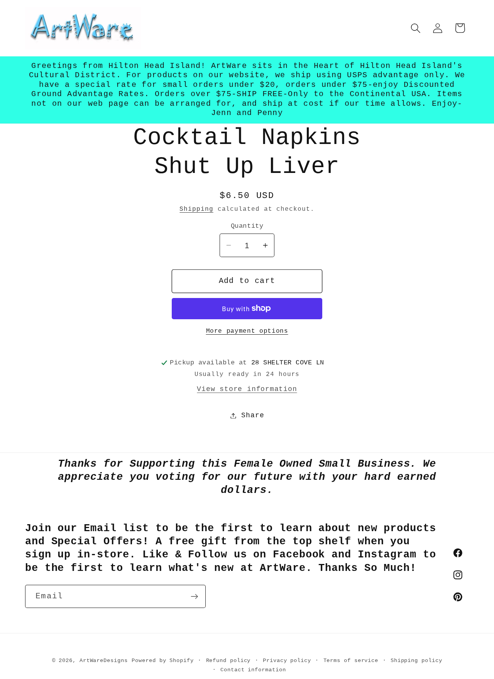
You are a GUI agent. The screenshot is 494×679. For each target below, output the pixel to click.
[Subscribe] (194, 596)
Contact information (253, 670)
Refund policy (228, 660)
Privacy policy (287, 660)
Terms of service (351, 660)
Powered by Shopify (162, 660)
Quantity (247, 226)
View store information (247, 389)
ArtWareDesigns (104, 660)
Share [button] (252, 415)
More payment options (247, 331)
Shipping (196, 209)
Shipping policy (416, 660)
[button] (416, 28)
